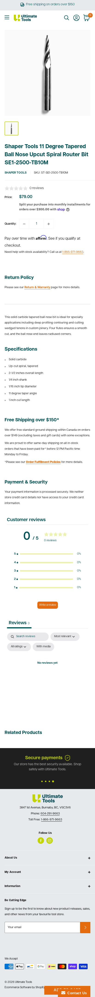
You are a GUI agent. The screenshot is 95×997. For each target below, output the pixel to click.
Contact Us (76, 993)
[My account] (76, 18)
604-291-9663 (50, 813)
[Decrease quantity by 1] (24, 224)
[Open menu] (7, 17)
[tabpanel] (47, 673)
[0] (86, 18)
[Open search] (66, 17)
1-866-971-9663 (72, 252)
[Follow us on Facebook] (41, 840)
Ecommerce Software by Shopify (25, 987)
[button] (47, 554)
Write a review (47, 605)
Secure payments (43, 758)
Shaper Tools (16, 172)
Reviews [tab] (19, 623)
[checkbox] (43, 647)
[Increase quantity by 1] (48, 224)
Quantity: (10, 223)
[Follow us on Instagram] (49, 840)
